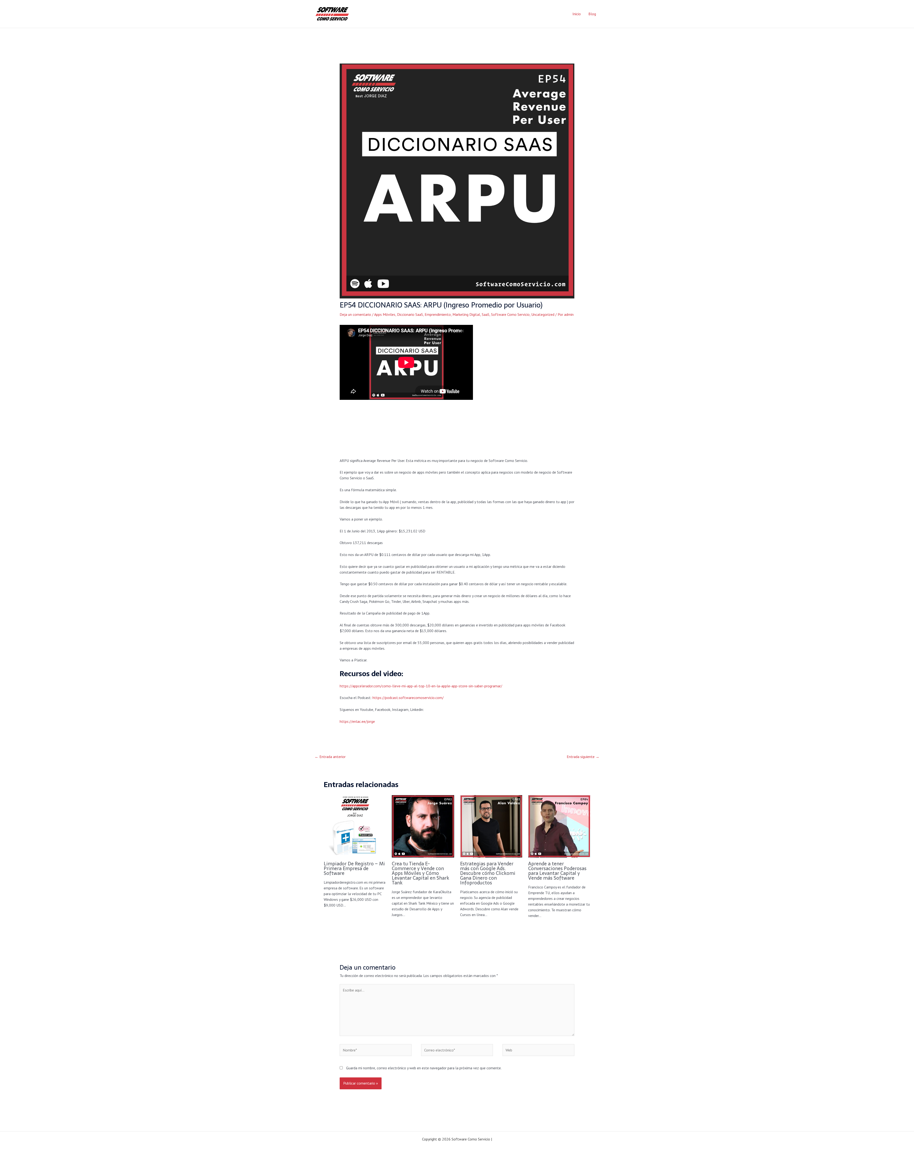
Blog (592, 13)
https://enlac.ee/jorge (357, 721)
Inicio (576, 13)
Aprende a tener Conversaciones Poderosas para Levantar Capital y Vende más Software (557, 871)
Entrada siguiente (583, 756)
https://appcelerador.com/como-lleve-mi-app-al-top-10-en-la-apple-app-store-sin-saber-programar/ (421, 686)
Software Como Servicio (510, 314)
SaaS (485, 314)
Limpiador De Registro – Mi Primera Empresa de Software (354, 868)
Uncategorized (542, 314)
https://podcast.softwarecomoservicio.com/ (408, 697)
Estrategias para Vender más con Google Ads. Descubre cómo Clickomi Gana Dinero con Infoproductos (487, 873)
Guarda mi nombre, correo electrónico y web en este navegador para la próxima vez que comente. (424, 1068)
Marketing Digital (466, 314)
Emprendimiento (438, 314)
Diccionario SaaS (410, 314)
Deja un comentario (355, 314)
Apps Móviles (384, 314)
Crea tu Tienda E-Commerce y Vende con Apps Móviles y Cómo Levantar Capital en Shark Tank (420, 873)
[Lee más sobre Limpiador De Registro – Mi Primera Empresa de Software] (355, 825)
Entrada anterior (330, 756)
